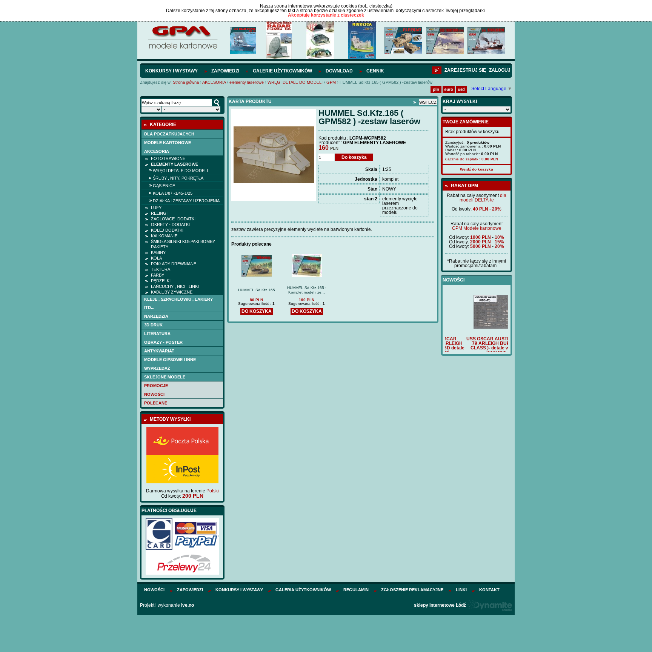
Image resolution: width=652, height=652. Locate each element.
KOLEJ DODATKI (167, 230)
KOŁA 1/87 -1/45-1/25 (172, 193)
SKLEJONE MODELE (164, 377)
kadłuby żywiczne (171, 292)
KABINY (158, 252)
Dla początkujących (169, 134)
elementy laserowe (246, 82)
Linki (461, 589)
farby (157, 275)
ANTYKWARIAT (159, 351)
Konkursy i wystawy (171, 71)
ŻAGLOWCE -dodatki (173, 219)
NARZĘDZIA (156, 316)
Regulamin (356, 589)
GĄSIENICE (164, 185)
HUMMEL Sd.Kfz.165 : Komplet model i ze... (306, 290)
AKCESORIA (214, 82)
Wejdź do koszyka (476, 169)
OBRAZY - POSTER (163, 342)
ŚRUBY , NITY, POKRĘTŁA (178, 178)
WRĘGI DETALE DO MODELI (295, 82)
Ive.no (187, 605)
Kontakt (489, 589)
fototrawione (168, 158)
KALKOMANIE (164, 236)
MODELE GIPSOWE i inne (170, 359)
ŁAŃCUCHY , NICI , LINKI (175, 286)
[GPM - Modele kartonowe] (182, 48)
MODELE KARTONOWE (167, 142)
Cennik (375, 71)
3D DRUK (153, 325)
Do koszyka (354, 157)
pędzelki (161, 280)
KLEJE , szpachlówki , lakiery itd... (178, 303)
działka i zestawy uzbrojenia (186, 200)
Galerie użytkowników (282, 71)
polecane (155, 403)
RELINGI (159, 213)
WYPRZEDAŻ (157, 368)
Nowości (154, 394)
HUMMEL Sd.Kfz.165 (256, 290)
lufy (156, 207)
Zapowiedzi (225, 71)
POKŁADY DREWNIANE (173, 263)
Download (339, 71)
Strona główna (186, 82)
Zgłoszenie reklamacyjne (412, 589)
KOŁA (156, 258)
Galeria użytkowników (303, 589)
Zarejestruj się (465, 70)
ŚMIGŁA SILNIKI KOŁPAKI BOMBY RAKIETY (183, 244)
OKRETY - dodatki (170, 224)
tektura (160, 269)
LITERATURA (157, 333)
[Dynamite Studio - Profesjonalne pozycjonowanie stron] (489, 605)
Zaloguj (500, 70)
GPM (331, 82)
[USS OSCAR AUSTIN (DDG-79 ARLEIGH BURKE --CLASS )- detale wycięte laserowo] (476, 327)
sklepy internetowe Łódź (440, 605)
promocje (156, 385)
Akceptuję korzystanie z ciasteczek (326, 15)
